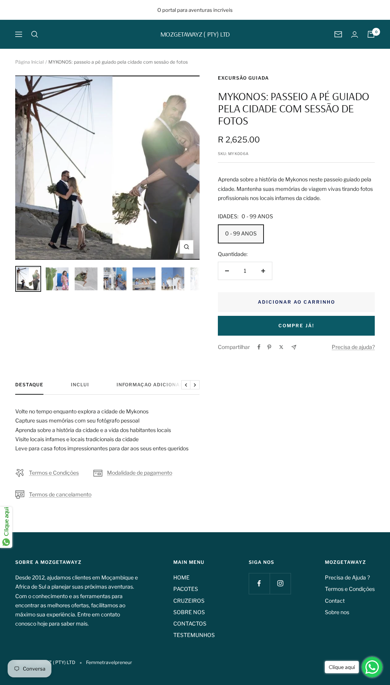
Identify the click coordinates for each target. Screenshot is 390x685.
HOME (181, 577)
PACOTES (185, 589)
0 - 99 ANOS (241, 233)
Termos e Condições (54, 472)
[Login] (354, 34)
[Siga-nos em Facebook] (259, 583)
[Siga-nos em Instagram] (280, 583)
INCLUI (80, 384)
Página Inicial (29, 62)
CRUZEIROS (189, 600)
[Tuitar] (281, 347)
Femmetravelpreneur (109, 662)
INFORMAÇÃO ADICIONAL (150, 384)
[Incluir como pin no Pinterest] (269, 347)
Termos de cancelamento (60, 494)
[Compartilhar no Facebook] (259, 347)
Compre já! (296, 325)
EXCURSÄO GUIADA (243, 78)
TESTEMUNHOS (194, 635)
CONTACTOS (189, 623)
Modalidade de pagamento (139, 472)
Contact (335, 600)
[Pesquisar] (34, 34)
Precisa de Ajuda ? (347, 577)
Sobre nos (337, 612)
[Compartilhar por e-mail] (293, 347)
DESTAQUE (29, 384)
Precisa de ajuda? (353, 347)
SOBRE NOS (189, 612)
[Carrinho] (371, 34)
